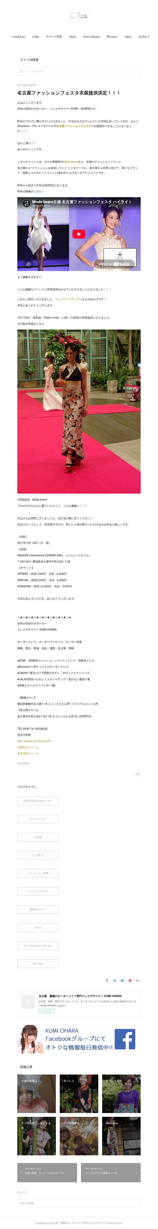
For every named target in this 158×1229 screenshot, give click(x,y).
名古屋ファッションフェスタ (73, 126)
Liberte (72, 36)
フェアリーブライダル (68, 299)
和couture (112, 36)
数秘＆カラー (38, 909)
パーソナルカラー (38, 891)
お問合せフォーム (28, 747)
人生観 (38, 837)
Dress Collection (91, 36)
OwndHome (18, 36)
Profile (35, 36)
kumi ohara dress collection (38, 945)
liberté (38, 927)
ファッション (38, 819)
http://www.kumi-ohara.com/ (34, 741)
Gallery (128, 36)
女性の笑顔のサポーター (38, 801)
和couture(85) (23, 763)
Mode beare (70, 162)
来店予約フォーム (28, 753)
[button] (18, 36)
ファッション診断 (38, 873)
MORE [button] (142, 36)
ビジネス (38, 855)
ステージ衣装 (54, 36)
